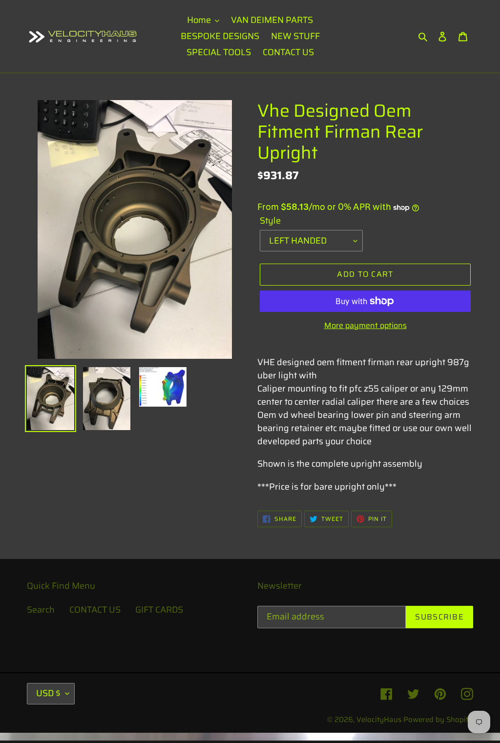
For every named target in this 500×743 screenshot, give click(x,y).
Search (41, 610)
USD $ (48, 693)
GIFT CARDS (159, 610)
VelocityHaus (378, 719)
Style (270, 220)
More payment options (365, 325)
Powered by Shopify (438, 719)
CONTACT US (95, 610)
